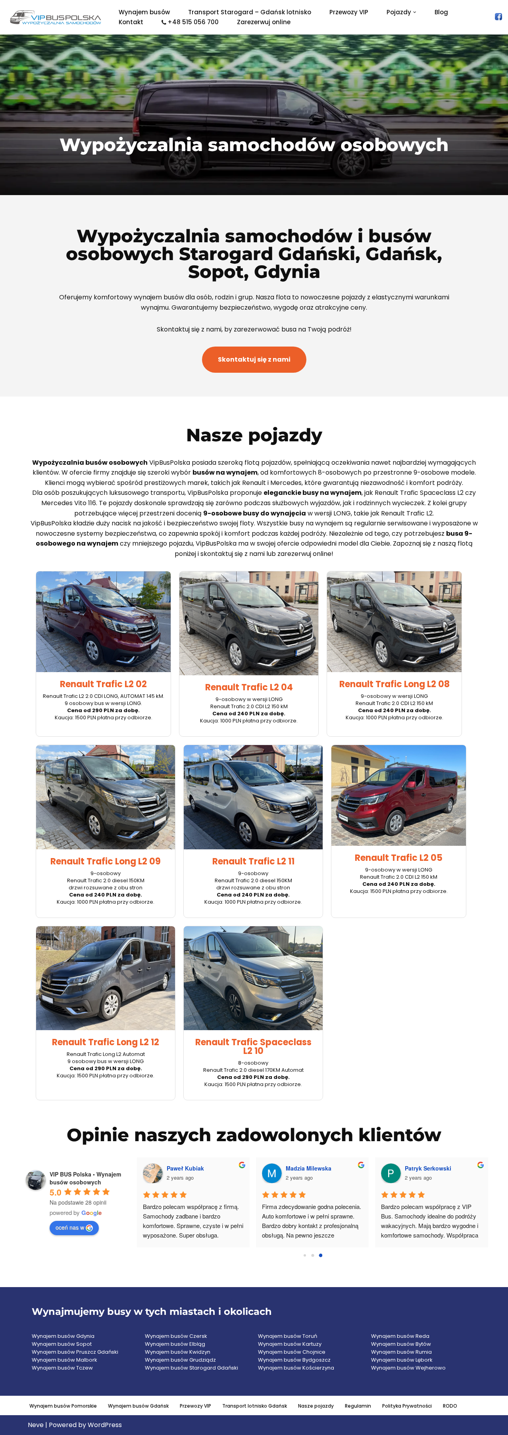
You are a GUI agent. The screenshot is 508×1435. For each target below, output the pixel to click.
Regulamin (358, 1405)
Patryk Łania (184, 1168)
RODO (450, 1405)
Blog (441, 12)
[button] (414, 12)
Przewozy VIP (348, 12)
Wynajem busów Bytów (401, 1344)
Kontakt (131, 22)
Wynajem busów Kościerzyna (296, 1368)
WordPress (105, 1424)
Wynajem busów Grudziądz (180, 1360)
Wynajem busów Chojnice (291, 1352)
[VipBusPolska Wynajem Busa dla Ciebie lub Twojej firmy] (55, 17)
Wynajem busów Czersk (176, 1336)
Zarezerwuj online (264, 22)
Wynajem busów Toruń (287, 1336)
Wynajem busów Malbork (64, 1360)
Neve (36, 1424)
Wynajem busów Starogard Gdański (191, 1368)
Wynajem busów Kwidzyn (177, 1352)
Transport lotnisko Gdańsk (254, 1405)
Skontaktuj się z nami (254, 359)
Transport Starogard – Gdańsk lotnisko (249, 12)
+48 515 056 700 (193, 22)
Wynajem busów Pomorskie (63, 1405)
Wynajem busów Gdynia (63, 1336)
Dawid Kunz (421, 1168)
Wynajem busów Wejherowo (408, 1368)
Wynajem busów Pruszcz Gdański (75, 1352)
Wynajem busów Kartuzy (289, 1344)
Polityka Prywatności (407, 1405)
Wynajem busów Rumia (401, 1352)
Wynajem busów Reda (400, 1336)
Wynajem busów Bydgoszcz (294, 1360)
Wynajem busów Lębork (402, 1360)
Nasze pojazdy (316, 1405)
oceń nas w (70, 1227)
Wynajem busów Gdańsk (138, 1405)
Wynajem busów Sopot (62, 1344)
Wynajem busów (144, 12)
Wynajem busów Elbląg (175, 1344)
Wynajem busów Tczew (62, 1368)
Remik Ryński (304, 1168)
